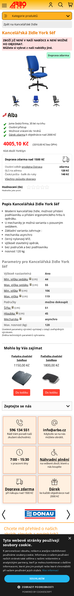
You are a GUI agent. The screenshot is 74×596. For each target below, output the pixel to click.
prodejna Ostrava (32, 166)
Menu (4, 5)
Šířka (7, 308)
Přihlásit (50, 5)
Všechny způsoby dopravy (20, 179)
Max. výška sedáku (16, 285)
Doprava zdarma (19, 489)
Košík (70, 5)
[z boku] (16, 106)
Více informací (50, 570)
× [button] (69, 538)
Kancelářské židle (25, 24)
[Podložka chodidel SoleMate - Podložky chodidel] (51, 378)
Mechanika (11, 319)
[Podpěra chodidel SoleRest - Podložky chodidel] (22, 378)
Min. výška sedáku (16, 279)
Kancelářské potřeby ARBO (20, 5)
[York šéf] (36, 106)
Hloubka (10, 313)
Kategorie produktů (25, 16)
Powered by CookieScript (37, 591)
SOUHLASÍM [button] (37, 578)
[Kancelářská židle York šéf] (37, 74)
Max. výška (11, 296)
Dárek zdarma (17, 134)
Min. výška (11, 290)
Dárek (54, 489)
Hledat (60, 5)
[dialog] (37, 565)
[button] (37, 587)
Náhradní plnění (54, 459)
